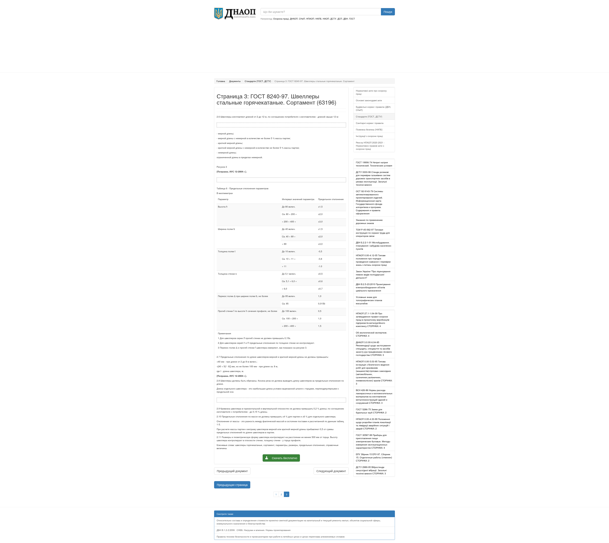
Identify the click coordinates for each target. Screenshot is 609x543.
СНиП (302, 18)
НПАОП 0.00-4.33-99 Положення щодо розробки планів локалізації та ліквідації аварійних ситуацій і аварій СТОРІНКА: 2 (373, 423)
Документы (235, 81)
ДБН (345, 18)
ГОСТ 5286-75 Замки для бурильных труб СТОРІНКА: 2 (371, 411)
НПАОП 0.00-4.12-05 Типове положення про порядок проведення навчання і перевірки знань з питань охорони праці (373, 260)
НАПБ (318, 18)
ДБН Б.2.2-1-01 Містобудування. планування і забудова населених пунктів (373, 245)
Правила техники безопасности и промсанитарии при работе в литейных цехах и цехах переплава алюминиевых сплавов (280, 536)
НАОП (326, 18)
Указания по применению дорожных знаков (369, 221)
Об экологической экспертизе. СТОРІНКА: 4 (371, 334)
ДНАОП (294, 18)
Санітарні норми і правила (369, 123)
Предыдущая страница (232, 485)
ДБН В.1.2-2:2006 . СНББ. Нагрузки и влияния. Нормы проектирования (254, 530)
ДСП (339, 18)
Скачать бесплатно (284, 458)
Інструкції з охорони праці (369, 136)
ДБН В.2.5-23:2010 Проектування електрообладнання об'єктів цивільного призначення (373, 287)
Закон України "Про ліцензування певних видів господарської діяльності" (373, 274)
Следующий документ (331, 471)
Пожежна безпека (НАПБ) (369, 129)
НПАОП (310, 18)
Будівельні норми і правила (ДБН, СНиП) (373, 108)
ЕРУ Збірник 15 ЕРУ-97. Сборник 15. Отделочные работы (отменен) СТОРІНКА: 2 (374, 457)
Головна (220, 81)
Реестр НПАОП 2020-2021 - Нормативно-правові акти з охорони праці (370, 145)
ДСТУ (333, 18)
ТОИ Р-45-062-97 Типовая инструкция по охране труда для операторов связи (373, 232)
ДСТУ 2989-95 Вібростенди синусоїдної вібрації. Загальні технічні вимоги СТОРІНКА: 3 (371, 470)
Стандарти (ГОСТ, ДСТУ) (258, 81)
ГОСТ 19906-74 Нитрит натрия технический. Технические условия (374, 164)
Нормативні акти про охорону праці (371, 92)
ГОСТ (352, 18)
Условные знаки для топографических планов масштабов (369, 300)
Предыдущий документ (232, 471)
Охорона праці (281, 18)
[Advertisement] (304, 47)
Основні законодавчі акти (369, 100)
